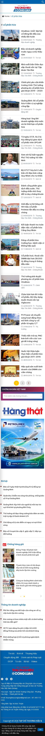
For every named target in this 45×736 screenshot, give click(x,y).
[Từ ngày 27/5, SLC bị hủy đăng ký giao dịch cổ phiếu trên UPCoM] (10, 142)
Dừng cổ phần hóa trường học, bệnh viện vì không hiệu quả (32, 243)
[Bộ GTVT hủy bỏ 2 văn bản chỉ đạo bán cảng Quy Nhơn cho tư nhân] (10, 175)
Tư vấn (18, 661)
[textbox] (22, 396)
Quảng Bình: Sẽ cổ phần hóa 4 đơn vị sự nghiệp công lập (32, 103)
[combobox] (22, 396)
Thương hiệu (31, 653)
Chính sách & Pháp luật (31, 657)
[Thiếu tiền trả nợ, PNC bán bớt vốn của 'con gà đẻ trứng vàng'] (10, 340)
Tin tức (38, 58)
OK (40, 730)
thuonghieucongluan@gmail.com (18, 698)
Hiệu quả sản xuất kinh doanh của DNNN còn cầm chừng (32, 369)
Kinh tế (38, 179)
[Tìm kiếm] (42, 2)
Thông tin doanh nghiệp (13, 604)
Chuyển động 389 (11, 657)
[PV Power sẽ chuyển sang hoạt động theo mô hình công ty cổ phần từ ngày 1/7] (10, 322)
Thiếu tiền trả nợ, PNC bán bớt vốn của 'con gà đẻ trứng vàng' (31, 338)
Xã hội (4, 481)
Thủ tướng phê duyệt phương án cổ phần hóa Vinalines (32, 279)
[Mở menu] (2, 2)
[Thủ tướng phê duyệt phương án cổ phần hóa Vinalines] (10, 282)
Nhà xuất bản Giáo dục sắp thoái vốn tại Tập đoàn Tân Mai (32, 67)
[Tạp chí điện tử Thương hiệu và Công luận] (22, 671)
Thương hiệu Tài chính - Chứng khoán (32, 74)
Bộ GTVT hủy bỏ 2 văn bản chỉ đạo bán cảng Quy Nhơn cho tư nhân (32, 173)
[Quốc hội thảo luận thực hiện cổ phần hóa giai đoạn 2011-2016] (10, 356)
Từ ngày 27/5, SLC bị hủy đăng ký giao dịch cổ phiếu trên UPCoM (31, 140)
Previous (4, 596)
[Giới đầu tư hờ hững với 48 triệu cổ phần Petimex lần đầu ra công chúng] (10, 211)
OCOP (10, 661)
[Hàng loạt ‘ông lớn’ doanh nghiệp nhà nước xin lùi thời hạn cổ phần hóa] (10, 124)
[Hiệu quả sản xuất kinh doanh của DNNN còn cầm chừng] (10, 371)
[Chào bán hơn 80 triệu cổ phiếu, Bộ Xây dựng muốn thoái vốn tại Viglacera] (10, 301)
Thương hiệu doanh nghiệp (31, 41)
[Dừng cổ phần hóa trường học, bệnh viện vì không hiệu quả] (10, 245)
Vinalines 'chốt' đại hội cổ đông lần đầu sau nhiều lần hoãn (31, 34)
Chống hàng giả (15, 544)
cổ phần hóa (16, 16)
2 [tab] (24, 596)
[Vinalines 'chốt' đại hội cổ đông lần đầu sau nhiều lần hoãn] (10, 37)
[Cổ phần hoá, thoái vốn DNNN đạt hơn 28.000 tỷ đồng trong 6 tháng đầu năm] (10, 263)
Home (6, 16)
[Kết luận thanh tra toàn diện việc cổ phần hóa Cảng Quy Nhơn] (10, 229)
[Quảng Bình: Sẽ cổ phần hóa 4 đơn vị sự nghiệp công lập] (10, 106)
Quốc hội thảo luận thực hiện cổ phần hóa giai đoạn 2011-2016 (31, 354)
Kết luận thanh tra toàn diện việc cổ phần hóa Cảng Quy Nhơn (32, 227)
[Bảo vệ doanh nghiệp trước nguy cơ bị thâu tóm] (10, 54)
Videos (34, 661)
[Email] (11, 679)
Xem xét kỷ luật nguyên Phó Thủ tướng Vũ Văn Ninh (32, 157)
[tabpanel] (22, 572)
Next (41, 596)
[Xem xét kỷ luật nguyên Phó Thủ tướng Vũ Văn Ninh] (10, 159)
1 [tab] (21, 596)
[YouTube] (7, 679)
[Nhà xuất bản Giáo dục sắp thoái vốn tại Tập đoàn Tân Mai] (10, 70)
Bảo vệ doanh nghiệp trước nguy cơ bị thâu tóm (31, 52)
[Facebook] (2, 679)
